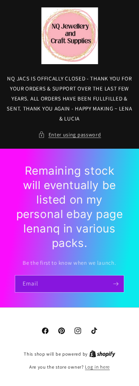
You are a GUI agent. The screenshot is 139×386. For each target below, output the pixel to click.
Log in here (97, 367)
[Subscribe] (115, 284)
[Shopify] (102, 354)
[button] (69, 134)
